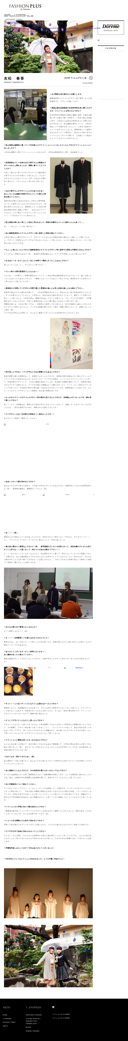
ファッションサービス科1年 (34, 24)
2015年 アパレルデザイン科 (75, 78)
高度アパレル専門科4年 (30, 28)
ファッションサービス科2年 (31, 31)
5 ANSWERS (7, 1019)
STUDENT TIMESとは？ (14, 23)
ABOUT (5, 1026)
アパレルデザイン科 (14, 28)
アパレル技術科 (73, 28)
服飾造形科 (62, 28)
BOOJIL (28, 1027)
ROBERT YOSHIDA (32, 1031)
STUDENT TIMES (9, 1022)
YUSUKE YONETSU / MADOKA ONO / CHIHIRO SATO (33, 1021)
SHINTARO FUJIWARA (34, 1015)
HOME (5, 1015)
